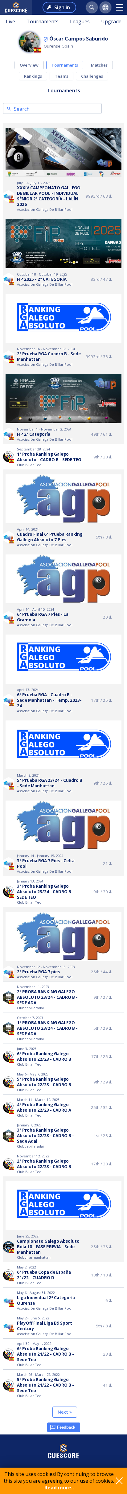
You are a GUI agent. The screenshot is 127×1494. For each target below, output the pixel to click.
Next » (65, 1412)
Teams (61, 76)
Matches (99, 65)
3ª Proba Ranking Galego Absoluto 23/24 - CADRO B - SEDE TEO (45, 891)
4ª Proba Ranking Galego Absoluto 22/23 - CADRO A (44, 1107)
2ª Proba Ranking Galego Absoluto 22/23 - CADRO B (44, 1163)
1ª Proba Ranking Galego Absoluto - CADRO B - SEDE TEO (49, 456)
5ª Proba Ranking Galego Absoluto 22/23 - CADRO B (44, 1081)
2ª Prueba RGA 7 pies (38, 972)
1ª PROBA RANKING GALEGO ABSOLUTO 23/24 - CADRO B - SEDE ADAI (47, 1028)
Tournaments (43, 21)
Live (10, 21)
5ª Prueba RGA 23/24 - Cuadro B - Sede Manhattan (49, 783)
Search (22, 109)
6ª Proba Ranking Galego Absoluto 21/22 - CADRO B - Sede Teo (45, 1354)
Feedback (66, 1427)
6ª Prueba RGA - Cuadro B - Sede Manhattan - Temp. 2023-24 (49, 700)
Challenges (92, 76)
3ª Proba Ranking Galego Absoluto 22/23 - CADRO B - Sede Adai (45, 1135)
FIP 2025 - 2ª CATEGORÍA (42, 279)
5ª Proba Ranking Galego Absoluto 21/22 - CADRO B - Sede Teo (45, 1385)
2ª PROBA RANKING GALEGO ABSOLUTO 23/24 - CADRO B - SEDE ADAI (47, 997)
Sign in (62, 7)
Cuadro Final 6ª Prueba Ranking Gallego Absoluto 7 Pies (50, 536)
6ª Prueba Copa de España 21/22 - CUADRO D (44, 1274)
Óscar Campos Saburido (78, 38)
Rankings (33, 76)
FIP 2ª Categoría (33, 434)
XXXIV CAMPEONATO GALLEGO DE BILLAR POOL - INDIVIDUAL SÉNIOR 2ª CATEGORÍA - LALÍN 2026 (48, 196)
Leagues (80, 21)
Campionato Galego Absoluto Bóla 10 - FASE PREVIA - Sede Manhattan (48, 1246)
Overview (29, 65)
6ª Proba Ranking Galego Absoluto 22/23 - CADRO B (44, 1056)
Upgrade (111, 21)
